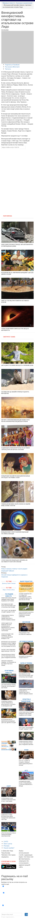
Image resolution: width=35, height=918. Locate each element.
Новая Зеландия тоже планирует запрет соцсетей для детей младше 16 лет (7, 636)
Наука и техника (26, 663)
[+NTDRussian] (1, 776)
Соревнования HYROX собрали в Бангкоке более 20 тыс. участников (8, 800)
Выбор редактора (26, 581)
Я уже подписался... (8, 917)
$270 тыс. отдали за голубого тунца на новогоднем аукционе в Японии (25, 763)
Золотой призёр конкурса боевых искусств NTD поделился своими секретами (26, 614)
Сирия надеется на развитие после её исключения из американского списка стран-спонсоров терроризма (7, 626)
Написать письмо (24, 869)
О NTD (6, 841)
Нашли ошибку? (9, 848)
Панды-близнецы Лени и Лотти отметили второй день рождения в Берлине (8, 656)
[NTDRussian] (1, 768)
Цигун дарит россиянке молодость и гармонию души (17, 365)
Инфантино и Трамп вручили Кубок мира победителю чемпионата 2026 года (8, 817)
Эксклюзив (26, 622)
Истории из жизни (26, 641)
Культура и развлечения (24, 3)
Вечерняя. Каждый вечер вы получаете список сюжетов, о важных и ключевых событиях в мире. (17, 888)
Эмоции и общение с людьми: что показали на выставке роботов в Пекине (8, 663)
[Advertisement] (17, 165)
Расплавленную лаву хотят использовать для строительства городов (8, 605)
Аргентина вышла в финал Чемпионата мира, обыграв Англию (8, 834)
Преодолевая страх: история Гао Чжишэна (25, 633)
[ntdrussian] (1, 778)
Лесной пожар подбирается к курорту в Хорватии (14, 576)
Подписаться (27, 914)
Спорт (9, 786)
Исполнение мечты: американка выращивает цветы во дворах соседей (8, 721)
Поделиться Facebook (12, 65)
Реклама (6, 846)
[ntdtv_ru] (1, 781)
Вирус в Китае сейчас (9, 589)
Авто (26, 770)
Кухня (26, 750)
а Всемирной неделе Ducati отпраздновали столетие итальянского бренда (25, 784)
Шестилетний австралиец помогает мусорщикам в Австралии (8, 686)
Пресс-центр (8, 844)
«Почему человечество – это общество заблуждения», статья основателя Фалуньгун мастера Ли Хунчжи (25, 596)
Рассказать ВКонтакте (12, 67)
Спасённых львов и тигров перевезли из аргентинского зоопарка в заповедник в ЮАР (8, 704)
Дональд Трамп (6, 583)
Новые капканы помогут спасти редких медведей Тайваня (14, 570)
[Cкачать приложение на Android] (8, 868)
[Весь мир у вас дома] (1, 770)
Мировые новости (9, 3)
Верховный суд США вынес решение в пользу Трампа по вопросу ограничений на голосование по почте (8, 644)
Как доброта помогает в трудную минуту (25, 657)
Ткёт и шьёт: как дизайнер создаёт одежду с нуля (8, 611)
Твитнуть (8, 69)
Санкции (13, 583)
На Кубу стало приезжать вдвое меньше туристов (8, 650)
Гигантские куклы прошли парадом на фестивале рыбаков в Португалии (8, 599)
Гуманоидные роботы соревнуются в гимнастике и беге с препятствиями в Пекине (8, 618)
